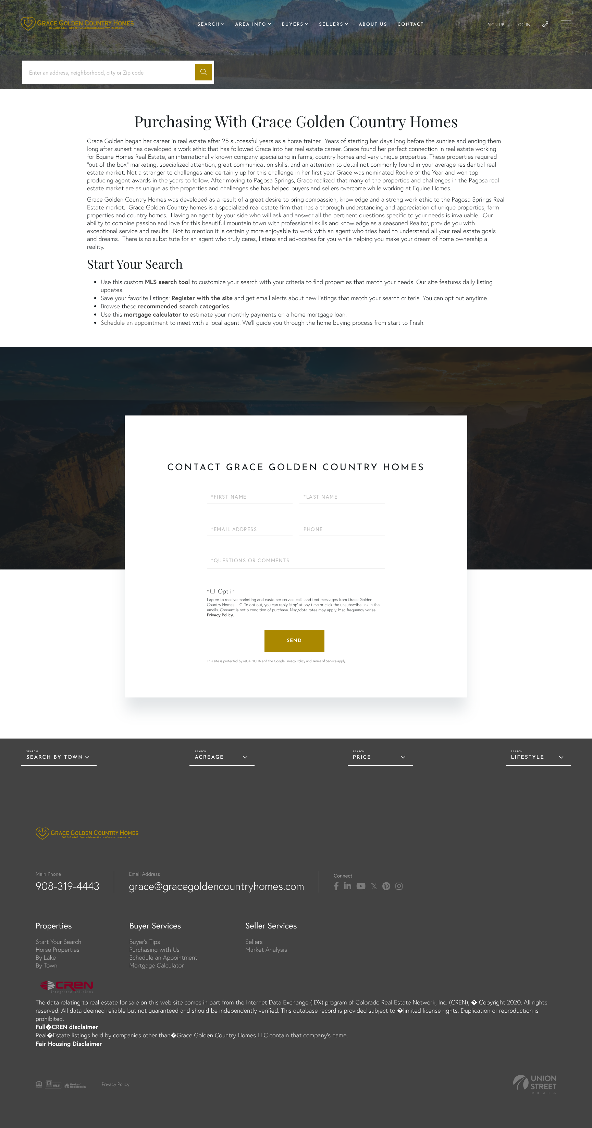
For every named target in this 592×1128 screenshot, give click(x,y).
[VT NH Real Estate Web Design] (534, 1084)
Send (294, 640)
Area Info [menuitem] (250, 25)
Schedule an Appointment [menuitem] (163, 957)
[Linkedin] (347, 886)
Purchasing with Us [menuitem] (154, 949)
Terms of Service (324, 661)
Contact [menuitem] (410, 25)
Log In (523, 25)
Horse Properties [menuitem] (57, 949)
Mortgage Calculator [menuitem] (156, 965)
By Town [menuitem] (47, 965)
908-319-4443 (67, 886)
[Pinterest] (386, 886)
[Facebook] (336, 886)
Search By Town (54, 757)
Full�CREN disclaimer (67, 1027)
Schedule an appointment (134, 322)
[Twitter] (374, 886)
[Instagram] (399, 886)
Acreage (209, 757)
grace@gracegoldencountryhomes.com (216, 886)
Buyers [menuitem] (293, 25)
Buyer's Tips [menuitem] (144, 942)
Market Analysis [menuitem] (266, 949)
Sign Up (496, 25)
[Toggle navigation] (566, 24)
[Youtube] (361, 886)
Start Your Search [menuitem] (58, 942)
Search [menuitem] (208, 25)
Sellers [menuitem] (331, 25)
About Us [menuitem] (373, 25)
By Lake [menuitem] (46, 957)
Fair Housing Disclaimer (69, 1043)
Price (362, 757)
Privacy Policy (220, 615)
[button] (203, 72)
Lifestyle (527, 757)
